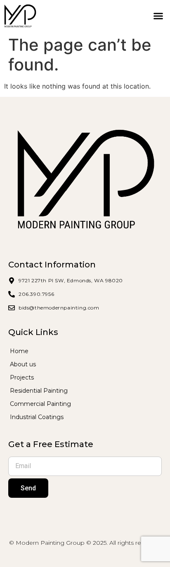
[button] (158, 16)
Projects (22, 377)
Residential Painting (39, 390)
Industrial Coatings (37, 417)
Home (19, 351)
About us (23, 364)
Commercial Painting (40, 404)
